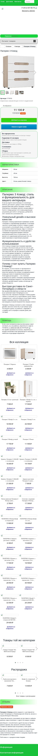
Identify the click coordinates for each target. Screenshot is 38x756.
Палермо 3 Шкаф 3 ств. (28, 419)
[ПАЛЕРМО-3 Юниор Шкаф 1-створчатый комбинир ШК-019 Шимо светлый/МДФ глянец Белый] (10, 516)
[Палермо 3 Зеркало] (10, 353)
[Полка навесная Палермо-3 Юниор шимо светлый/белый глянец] (10, 496)
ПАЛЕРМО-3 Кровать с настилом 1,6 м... (28, 559)
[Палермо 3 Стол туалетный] (10, 388)
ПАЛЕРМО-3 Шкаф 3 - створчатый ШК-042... (10, 619)
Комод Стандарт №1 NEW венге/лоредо (9, 650)
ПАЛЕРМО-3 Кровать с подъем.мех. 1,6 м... (10, 599)
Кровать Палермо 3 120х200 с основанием (9, 460)
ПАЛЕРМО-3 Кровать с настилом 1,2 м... (28, 539)
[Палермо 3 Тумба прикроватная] (28, 353)
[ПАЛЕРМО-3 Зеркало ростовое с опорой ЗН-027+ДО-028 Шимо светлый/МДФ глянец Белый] (10, 535)
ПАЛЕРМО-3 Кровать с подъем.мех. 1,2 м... (10, 579)
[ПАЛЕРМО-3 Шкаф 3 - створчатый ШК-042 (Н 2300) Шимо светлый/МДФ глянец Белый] (10, 615)
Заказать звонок (28, 11)
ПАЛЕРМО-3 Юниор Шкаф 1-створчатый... (10, 519)
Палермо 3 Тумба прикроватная (28, 365)
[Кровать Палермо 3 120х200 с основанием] (10, 456)
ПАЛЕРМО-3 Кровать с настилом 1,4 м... (10, 559)
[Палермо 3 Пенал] (28, 436)
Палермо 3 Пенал (28, 439)
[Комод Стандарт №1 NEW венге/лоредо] (9, 646)
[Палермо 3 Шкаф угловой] (10, 436)
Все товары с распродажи (26, 696)
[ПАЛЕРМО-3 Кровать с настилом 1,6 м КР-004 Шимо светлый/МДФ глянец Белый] (28, 555)
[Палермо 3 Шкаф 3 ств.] (28, 416)
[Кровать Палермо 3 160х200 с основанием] (10, 476)
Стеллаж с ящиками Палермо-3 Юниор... (28, 500)
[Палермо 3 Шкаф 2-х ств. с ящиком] (28, 388)
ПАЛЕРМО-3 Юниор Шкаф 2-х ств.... (28, 519)
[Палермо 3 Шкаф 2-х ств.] (10, 416)
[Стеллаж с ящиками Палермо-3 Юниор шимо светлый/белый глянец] (28, 496)
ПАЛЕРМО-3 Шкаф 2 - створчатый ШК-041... (28, 599)
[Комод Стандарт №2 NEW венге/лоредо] (28, 646)
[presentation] (1, 649)
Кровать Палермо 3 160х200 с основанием (9, 480)
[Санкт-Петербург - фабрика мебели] (9, 21)
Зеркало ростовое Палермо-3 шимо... (28, 480)
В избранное (7, 105)
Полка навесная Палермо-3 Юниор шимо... (9, 500)
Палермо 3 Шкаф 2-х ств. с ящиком (28, 400)
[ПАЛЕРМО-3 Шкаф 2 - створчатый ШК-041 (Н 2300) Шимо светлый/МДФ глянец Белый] (28, 595)
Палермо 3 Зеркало (10, 364)
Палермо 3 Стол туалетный (9, 399)
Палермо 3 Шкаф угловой (10, 439)
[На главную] (2, 46)
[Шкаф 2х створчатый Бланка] (28, 675)
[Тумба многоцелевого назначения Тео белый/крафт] (9, 675)
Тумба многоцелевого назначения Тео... (9, 680)
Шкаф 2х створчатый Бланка (28, 680)
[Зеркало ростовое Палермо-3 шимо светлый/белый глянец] (28, 476)
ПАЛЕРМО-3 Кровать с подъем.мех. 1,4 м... (28, 579)
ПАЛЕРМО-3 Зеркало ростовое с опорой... (9, 539)
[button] (15, 663)
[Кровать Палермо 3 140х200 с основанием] (28, 456)
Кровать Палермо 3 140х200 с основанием (28, 460)
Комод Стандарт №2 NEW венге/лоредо (28, 650)
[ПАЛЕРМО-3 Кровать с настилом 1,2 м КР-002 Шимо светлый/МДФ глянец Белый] (28, 535)
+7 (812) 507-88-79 (28, 8)
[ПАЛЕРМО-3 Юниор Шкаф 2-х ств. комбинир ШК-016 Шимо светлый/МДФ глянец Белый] (28, 516)
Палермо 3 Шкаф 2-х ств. (10, 419)
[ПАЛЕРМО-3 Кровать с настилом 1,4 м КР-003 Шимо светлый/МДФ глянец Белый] (10, 555)
